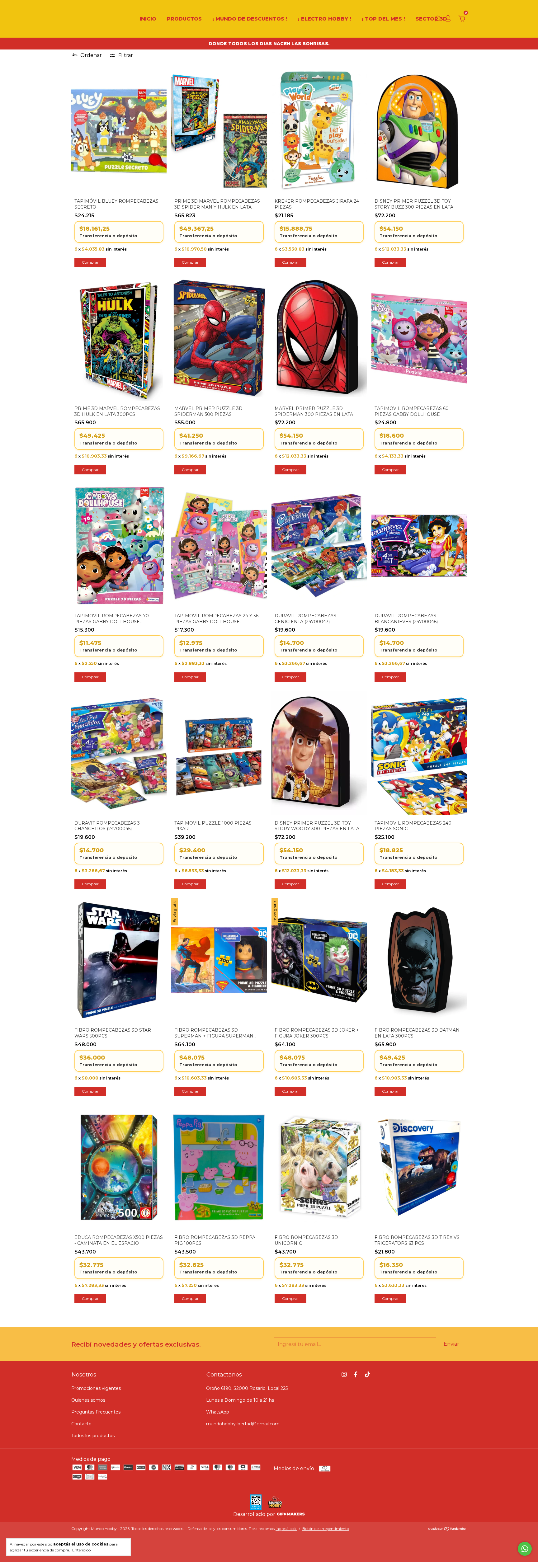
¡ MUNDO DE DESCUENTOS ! (249, 19)
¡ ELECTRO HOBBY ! (324, 19)
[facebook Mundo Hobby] (356, 1374)
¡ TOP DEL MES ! (383, 19)
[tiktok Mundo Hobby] (367, 1374)
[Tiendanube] (447, 1529)
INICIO (147, 19)
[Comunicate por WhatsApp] (525, 1549)
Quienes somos (88, 1400)
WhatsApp (217, 1412)
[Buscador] (437, 19)
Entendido (81, 1550)
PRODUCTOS (184, 19)
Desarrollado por (254, 1514)
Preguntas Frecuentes (95, 1412)
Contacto (81, 1424)
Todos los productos (93, 1435)
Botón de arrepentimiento (325, 1528)
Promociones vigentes (96, 1388)
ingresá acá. (286, 1528)
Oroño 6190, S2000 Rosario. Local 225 (247, 1388)
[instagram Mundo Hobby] (344, 1374)
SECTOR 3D (431, 19)
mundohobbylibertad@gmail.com (243, 1424)
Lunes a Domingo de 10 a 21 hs (240, 1400)
